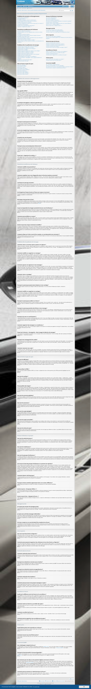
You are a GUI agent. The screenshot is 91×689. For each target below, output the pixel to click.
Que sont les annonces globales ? (23, 69)
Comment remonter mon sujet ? (23, 60)
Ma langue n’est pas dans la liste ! (23, 36)
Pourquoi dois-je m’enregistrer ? (23, 17)
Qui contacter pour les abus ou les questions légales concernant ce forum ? (59, 66)
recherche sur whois (29, 662)
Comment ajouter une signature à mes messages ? (26, 48)
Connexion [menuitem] (71, 6)
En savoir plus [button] (36, 686)
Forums (25, 6)
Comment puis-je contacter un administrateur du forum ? (56, 67)
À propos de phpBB (59, 647)
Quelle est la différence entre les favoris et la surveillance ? (56, 51)
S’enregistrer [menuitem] (73, 6)
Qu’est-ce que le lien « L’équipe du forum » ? (54, 25)
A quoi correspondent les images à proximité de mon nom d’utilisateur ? (30, 37)
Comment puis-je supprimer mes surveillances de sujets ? (56, 54)
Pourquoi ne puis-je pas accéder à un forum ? (25, 53)
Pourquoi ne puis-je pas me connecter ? (24, 22)
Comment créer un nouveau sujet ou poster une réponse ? (27, 46)
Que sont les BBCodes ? (21, 65)
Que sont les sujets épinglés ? (22, 71)
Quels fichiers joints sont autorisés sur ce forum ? (55, 59)
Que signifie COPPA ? (21, 18)
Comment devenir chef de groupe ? (52, 22)
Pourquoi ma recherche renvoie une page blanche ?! (55, 45)
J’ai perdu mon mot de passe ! (22, 24)
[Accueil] (45, 2)
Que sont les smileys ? (21, 67)
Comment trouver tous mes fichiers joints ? (54, 60)
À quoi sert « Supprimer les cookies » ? (24, 26)
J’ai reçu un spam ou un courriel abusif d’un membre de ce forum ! (58, 32)
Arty (43, 684)
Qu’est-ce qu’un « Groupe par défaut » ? (53, 24)
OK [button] (84, 686)
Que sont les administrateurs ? (51, 17)
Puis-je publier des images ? (22, 68)
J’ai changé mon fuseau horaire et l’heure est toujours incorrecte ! (29, 35)
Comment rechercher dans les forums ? (53, 42)
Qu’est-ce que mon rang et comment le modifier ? (26, 39)
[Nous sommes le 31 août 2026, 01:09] (59, 10)
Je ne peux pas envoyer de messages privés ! (54, 29)
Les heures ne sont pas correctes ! (23, 34)
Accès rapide (18, 6)
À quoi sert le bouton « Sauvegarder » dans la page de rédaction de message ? (29, 58)
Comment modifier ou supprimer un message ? (25, 47)
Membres (31, 6)
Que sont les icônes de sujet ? (22, 74)
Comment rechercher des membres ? (52, 46)
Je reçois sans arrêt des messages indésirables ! (55, 30)
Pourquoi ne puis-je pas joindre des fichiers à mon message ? (28, 54)
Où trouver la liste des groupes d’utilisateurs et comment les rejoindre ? (59, 21)
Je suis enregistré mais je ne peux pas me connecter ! (27, 21)
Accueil (20, 6)
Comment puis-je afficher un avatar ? (24, 38)
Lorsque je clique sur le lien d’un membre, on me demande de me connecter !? (30, 42)
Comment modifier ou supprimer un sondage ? (25, 51)
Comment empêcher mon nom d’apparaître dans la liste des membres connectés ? (29, 33)
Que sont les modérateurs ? (51, 18)
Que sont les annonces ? (21, 70)
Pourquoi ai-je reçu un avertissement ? (24, 55)
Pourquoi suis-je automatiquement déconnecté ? (26, 25)
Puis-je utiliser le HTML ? (21, 66)
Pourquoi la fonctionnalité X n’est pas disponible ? (55, 65)
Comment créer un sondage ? (22, 49)
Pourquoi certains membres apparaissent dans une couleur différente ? (58, 23)
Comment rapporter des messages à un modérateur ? (27, 56)
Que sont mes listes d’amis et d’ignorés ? (53, 36)
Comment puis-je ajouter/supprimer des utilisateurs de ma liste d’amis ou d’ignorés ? (59, 38)
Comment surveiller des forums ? (52, 53)
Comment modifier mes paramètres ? (24, 30)
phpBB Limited (46, 646)
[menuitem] (65, 6)
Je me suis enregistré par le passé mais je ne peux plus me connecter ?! (30, 23)
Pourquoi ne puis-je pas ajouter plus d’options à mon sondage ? (28, 50)
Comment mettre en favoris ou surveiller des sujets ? (55, 52)
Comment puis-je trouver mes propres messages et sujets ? (57, 47)
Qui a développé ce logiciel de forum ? (53, 64)
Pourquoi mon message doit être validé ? (24, 59)
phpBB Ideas (19, 655)
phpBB (39, 203)
